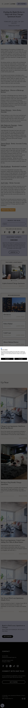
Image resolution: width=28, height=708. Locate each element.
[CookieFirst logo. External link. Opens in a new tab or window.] (1, 348)
